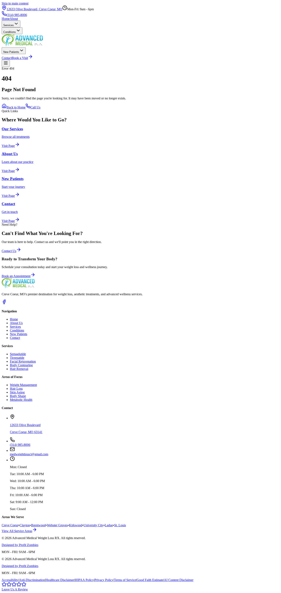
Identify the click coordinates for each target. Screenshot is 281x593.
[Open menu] (6, 63)
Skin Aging (17, 392)
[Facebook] (4, 303)
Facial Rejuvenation (23, 361)
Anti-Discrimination (32, 580)
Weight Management (23, 385)
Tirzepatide (17, 357)
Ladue (109, 525)
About (14, 18)
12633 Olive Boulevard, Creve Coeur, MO (34, 9)
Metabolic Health (21, 399)
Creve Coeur (10, 525)
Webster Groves (57, 525)
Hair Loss (16, 388)
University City (93, 525)
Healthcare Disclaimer (59, 580)
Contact (7, 58)
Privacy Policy (103, 580)
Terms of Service (125, 580)
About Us (16, 323)
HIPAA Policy (84, 580)
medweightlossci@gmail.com (29, 454)
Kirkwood (75, 525)
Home (6, 18)
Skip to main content (15, 3)
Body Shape (18, 396)
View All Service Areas (17, 531)
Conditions (9, 32)
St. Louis (120, 525)
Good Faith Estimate (150, 580)
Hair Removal (19, 369)
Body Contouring (21, 365)
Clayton (25, 525)
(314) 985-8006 (17, 15)
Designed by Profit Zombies (20, 545)
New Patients (11, 51)
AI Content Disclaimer (178, 580)
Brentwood (38, 525)
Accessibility (10, 580)
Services (8, 25)
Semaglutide (18, 354)
